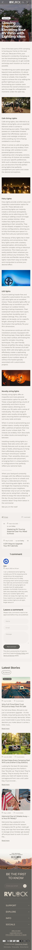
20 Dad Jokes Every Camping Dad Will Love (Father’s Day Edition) (16, 761)
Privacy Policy (20, 653)
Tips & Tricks (6, 18)
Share (6, 517)
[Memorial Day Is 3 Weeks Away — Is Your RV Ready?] (16, 799)
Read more (5, 728)
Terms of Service (9, 655)
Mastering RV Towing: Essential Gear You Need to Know (17, 531)
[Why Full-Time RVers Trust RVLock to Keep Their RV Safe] (16, 687)
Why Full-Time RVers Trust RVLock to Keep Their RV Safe (14, 705)
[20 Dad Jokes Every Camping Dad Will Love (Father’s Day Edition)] (16, 743)
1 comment (27, 517)
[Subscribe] (25, 886)
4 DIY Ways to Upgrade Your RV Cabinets (13, 545)
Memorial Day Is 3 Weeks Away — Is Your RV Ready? (15, 817)
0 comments (20, 701)
